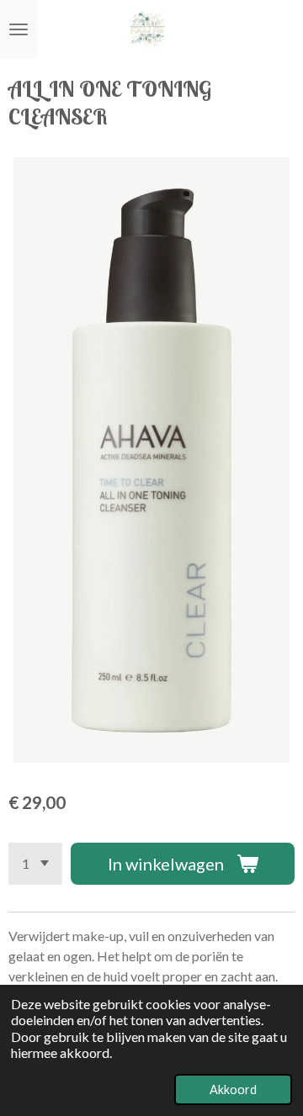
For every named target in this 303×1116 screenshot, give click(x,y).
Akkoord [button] (233, 1089)
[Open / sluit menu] (18, 29)
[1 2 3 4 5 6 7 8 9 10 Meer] (35, 864)
